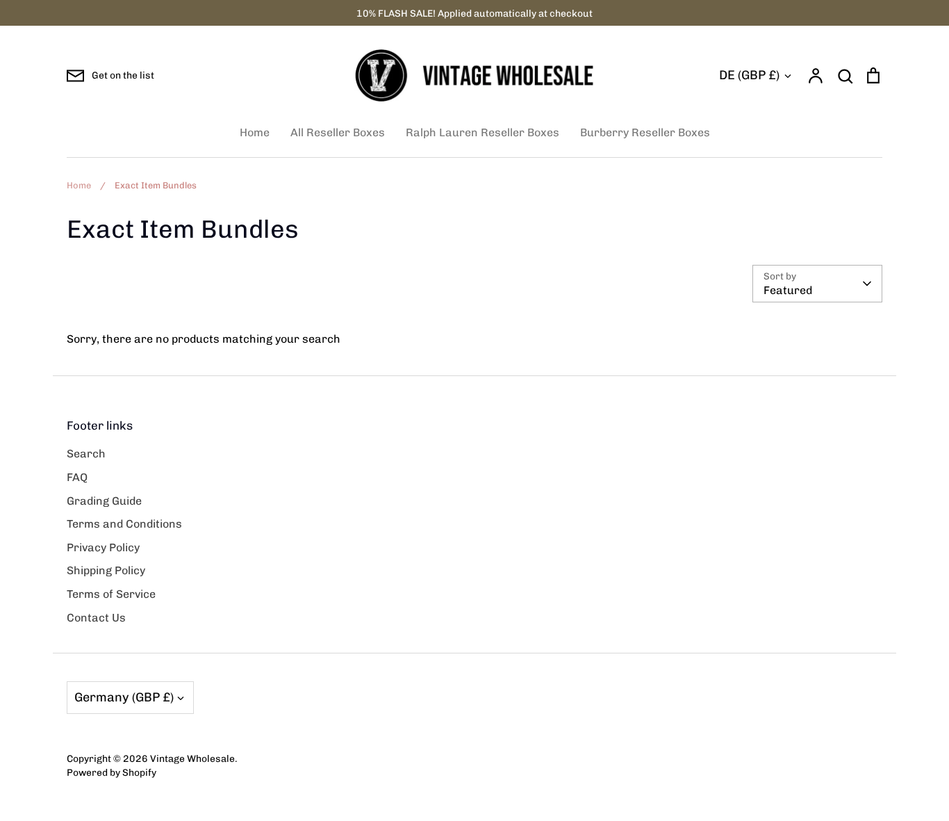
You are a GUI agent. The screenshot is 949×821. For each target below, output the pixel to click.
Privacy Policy (103, 547)
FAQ (77, 477)
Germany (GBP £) (124, 697)
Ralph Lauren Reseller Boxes (482, 132)
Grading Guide (104, 500)
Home (255, 132)
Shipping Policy (106, 570)
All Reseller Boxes (337, 132)
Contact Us (96, 617)
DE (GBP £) (749, 75)
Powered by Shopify (111, 772)
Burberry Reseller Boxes (645, 132)
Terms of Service (111, 594)
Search (86, 453)
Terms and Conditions (124, 523)
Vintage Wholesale (192, 758)
